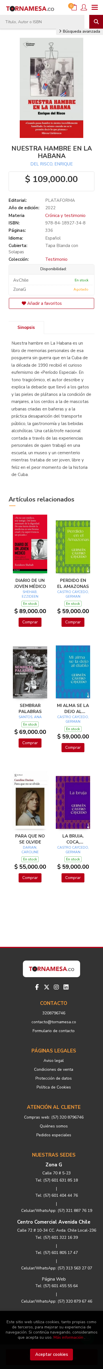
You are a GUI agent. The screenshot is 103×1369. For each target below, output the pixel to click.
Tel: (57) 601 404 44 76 (56, 1195)
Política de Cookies (54, 1087)
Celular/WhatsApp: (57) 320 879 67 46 (56, 1301)
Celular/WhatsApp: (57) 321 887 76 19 (56, 1210)
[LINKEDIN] (66, 987)
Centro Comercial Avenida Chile (53, 1222)
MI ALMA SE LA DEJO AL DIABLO (73, 708)
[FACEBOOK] (37, 987)
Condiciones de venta (53, 1069)
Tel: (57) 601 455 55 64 (56, 1286)
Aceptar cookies (51, 1354)
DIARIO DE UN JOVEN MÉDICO (30, 583)
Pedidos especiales (53, 1135)
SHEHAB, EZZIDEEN (30, 594)
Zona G (53, 1164)
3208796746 (53, 1013)
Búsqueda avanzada (81, 31)
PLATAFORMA (60, 200)
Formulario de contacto (54, 1031)
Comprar (30, 622)
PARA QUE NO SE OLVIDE (30, 839)
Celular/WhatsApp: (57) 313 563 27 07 (56, 1268)
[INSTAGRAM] (56, 987)
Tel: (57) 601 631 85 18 (56, 1180)
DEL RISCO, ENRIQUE (51, 164)
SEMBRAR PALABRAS (30, 708)
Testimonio (56, 259)
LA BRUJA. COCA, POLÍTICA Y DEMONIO (73, 839)
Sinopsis (26, 327)
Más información (68, 1337)
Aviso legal (53, 1060)
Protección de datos (53, 1078)
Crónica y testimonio (65, 215)
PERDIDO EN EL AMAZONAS (73, 583)
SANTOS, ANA (30, 717)
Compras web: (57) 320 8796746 (54, 1117)
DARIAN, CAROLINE (30, 849)
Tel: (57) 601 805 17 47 (56, 1252)
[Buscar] (96, 22)
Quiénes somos (54, 1126)
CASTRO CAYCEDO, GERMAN (73, 594)
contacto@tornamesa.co (53, 1022)
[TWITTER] (46, 987)
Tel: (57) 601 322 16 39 (56, 1237)
